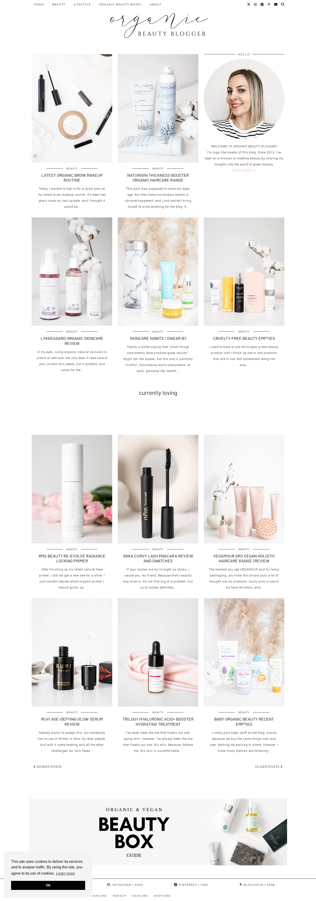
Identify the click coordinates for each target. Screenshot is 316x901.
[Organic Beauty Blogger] (158, 23)
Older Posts (267, 766)
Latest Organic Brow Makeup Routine (72, 178)
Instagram (126, 884)
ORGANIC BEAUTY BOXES (120, 4)
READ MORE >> (244, 170)
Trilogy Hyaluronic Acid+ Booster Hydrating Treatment (158, 721)
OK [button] (48, 885)
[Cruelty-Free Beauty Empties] (244, 271)
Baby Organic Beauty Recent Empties (244, 721)
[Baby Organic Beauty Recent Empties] (244, 652)
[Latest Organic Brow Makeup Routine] (72, 108)
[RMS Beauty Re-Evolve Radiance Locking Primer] (72, 489)
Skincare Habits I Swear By (158, 338)
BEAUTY (58, 4)
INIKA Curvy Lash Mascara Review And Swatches (158, 558)
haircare (140, 895)
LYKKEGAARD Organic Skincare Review (72, 341)
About (155, 4)
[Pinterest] (262, 4)
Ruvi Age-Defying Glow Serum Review (72, 721)
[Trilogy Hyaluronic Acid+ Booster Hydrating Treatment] (158, 652)
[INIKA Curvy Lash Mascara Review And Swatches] (158, 489)
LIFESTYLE (82, 4)
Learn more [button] (65, 873)
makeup (119, 895)
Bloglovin (259, 884)
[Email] (276, 4)
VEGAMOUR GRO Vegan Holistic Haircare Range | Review (244, 558)
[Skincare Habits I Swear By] (158, 271)
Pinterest (193, 884)
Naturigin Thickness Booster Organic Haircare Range (158, 178)
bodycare (162, 895)
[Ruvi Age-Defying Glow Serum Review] (72, 652)
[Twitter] (249, 4)
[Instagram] (255, 4)
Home (39, 4)
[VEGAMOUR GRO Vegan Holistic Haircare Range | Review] (244, 489)
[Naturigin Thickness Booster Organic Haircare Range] (158, 108)
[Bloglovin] (269, 4)
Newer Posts (49, 766)
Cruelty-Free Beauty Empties (244, 338)
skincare (99, 895)
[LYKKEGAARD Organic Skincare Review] (72, 271)
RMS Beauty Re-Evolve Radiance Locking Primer (72, 558)
